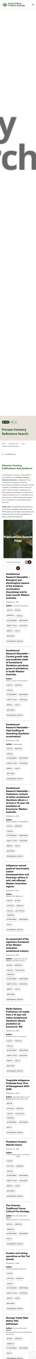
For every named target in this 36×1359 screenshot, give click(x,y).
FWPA (3, 444)
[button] (2, 454)
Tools (23, 444)
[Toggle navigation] (32, 4)
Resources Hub (13, 444)
